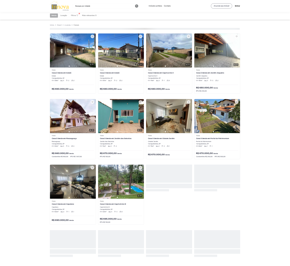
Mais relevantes (88, 15)
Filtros (73, 15)
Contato (167, 6)
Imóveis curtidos (155, 6)
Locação (63, 15)
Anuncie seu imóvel (221, 6)
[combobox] (105, 6)
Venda (54, 15)
